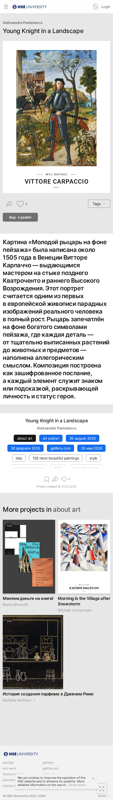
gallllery (48, 762)
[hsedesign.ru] (30, 6)
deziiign (8, 762)
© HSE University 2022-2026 (24, 796)
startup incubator (15, 786)
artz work (9, 768)
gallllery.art (50, 768)
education (10, 780)
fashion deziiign (14, 774)
